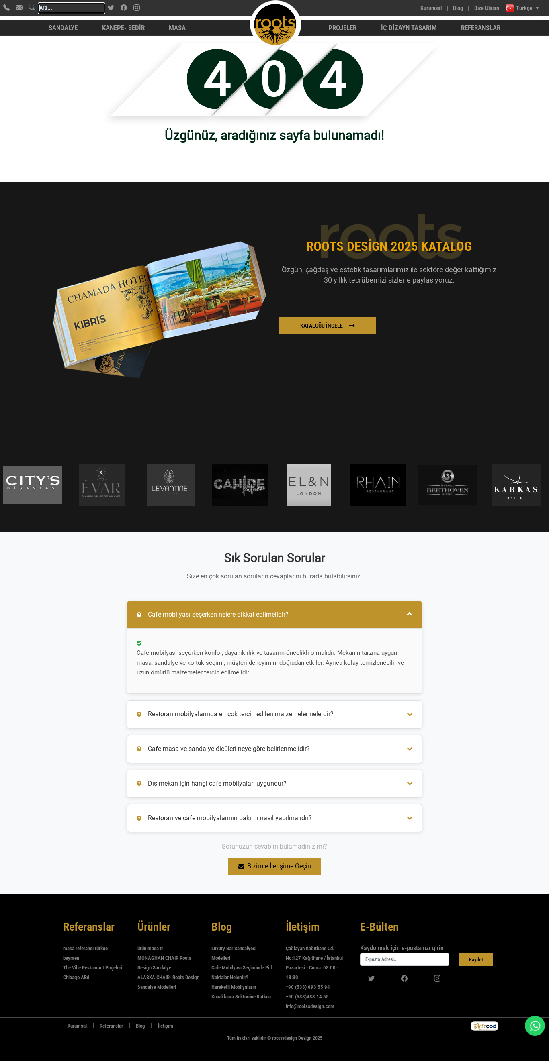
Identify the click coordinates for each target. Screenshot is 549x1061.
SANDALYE (63, 28)
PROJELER (342, 28)
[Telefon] (6, 7)
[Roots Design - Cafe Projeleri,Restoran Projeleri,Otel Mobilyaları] (240, 8)
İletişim (165, 1026)
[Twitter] (111, 7)
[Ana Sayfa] (54, 1026)
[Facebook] (124, 7)
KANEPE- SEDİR (123, 28)
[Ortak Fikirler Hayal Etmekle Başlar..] (484, 1026)
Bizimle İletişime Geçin (279, 866)
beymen (71, 958)
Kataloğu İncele (321, 325)
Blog (458, 8)
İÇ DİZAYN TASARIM (409, 28)
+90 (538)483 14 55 (307, 997)
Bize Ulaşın (486, 8)
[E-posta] (19, 7)
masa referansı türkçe (85, 948)
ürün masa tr (150, 948)
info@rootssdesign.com (310, 1006)
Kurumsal (431, 8)
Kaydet (476, 960)
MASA (177, 28)
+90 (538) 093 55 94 (308, 987)
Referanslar (480, 28)
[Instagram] (136, 7)
